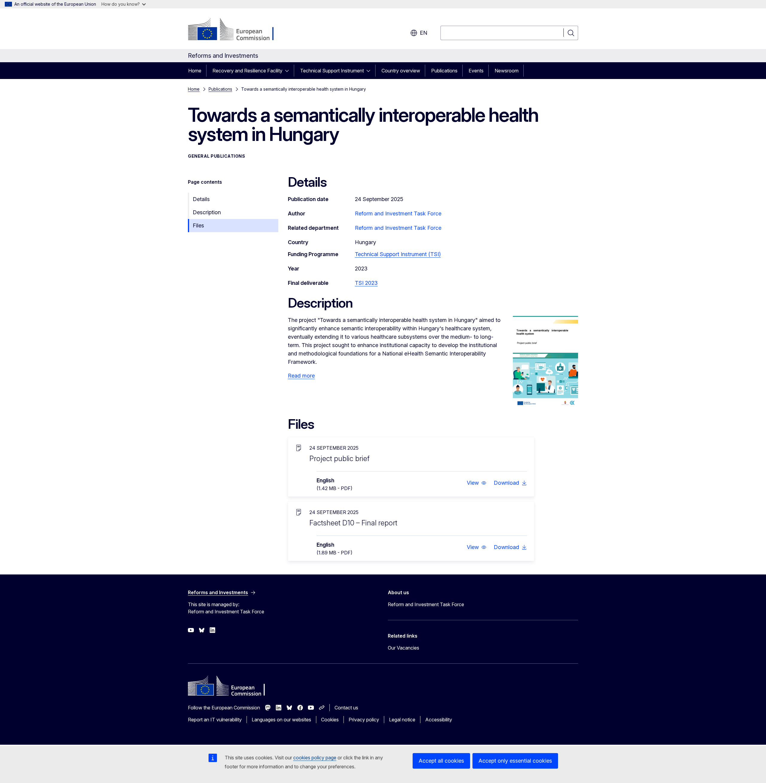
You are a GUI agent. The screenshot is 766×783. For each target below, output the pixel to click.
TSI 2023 (366, 283)
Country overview (401, 71)
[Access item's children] (289, 70)
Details (201, 199)
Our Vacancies (403, 648)
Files (198, 225)
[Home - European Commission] (236, 30)
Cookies (330, 720)
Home (194, 71)
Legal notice (402, 720)
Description (207, 212)
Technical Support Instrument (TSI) (398, 254)
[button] (477, 483)
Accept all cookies (441, 761)
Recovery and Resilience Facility (247, 71)
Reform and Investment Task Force (398, 213)
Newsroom (507, 71)
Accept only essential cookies (515, 761)
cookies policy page (314, 758)
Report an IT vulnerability (215, 720)
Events (476, 71)
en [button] (423, 33)
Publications (444, 71)
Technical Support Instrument (332, 71)
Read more (301, 376)
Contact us (346, 708)
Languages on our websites (281, 720)
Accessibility (438, 720)
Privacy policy (364, 720)
